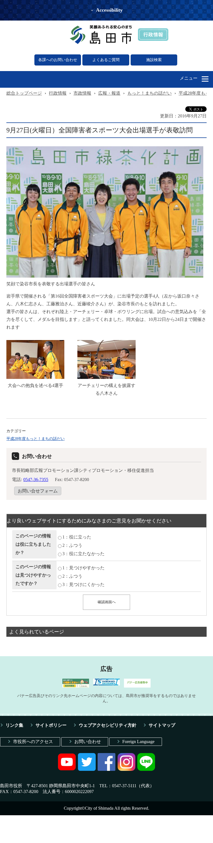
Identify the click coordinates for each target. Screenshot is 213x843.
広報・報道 (109, 93)
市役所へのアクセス (33, 741)
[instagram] (126, 769)
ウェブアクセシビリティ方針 (107, 725)
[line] (146, 769)
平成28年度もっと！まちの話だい (35, 438)
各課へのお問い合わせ (57, 60)
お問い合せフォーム (38, 491)
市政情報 (82, 93)
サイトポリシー (51, 725)
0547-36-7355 (35, 479)
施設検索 (154, 60)
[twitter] (87, 769)
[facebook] (106, 769)
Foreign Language (138, 741)
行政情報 (58, 93)
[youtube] (67, 769)
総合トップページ (24, 93)
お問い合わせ (87, 741)
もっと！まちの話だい (149, 93)
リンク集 (14, 725)
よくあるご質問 (106, 60)
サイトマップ (162, 725)
